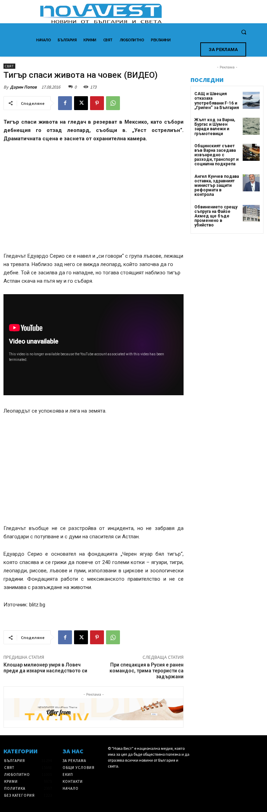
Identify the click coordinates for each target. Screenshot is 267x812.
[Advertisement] (93, 200)
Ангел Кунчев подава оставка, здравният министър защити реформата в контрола (216, 185)
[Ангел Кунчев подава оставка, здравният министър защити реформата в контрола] (251, 182)
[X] (81, 103)
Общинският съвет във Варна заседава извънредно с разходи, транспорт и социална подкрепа (216, 155)
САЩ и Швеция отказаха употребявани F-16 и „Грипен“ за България (216, 100)
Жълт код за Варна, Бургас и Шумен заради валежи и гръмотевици (214, 126)
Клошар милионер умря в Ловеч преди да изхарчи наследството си (45, 667)
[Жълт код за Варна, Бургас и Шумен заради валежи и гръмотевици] (251, 126)
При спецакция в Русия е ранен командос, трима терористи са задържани (147, 670)
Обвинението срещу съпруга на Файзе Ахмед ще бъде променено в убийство (215, 216)
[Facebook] (65, 103)
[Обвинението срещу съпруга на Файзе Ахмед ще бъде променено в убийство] (251, 213)
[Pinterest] (97, 103)
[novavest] (152, 13)
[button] (243, 32)
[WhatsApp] (113, 103)
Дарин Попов (23, 87)
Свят (9, 66)
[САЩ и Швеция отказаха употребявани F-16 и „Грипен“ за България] (251, 100)
